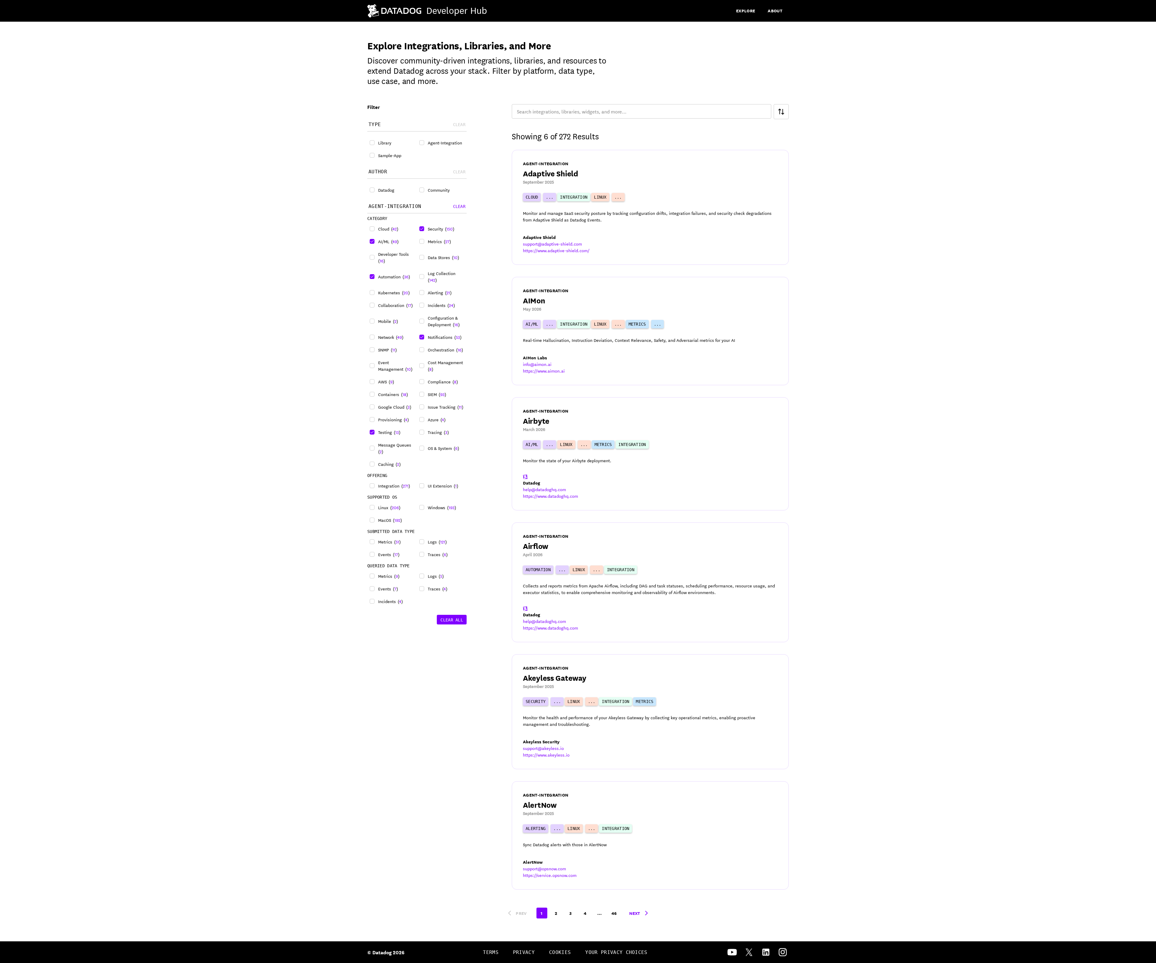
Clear (459, 206)
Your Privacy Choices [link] (616, 952)
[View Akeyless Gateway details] (650, 712)
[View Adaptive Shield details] (650, 207)
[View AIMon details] (650, 331)
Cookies (560, 952)
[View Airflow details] (650, 582)
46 (614, 912)
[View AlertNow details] (650, 835)
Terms (491, 952)
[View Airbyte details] (650, 454)
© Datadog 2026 (385, 952)
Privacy (524, 952)
